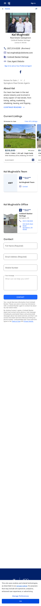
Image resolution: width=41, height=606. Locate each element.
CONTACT (20, 297)
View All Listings (31, 121)
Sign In (33, 3)
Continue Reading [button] (13, 107)
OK (20, 601)
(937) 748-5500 (28, 221)
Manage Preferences (20, 596)
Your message (9, 275)
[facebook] (20, 72)
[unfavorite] (33, 127)
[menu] (6, 3)
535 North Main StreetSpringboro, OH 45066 (28, 226)
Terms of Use (16, 321)
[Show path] (21, 80)
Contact (25, 186)
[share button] (36, 8)
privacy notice (22, 586)
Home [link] (7, 9)
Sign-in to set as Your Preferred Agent (18, 66)
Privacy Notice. (28, 321)
